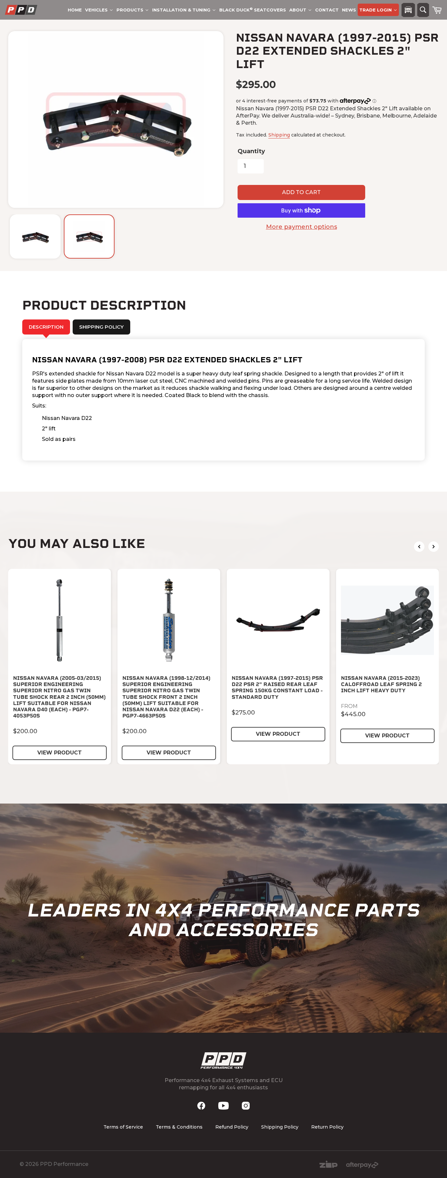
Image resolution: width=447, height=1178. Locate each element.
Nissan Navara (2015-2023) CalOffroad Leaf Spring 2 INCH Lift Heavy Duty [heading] (381, 684)
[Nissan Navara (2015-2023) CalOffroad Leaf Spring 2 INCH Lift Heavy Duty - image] (387, 620)
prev (419, 546)
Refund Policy (231, 1127)
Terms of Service (123, 1127)
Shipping (279, 135)
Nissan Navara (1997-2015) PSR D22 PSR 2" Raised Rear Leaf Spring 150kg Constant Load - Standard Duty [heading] (277, 687)
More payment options (301, 226)
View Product (59, 753)
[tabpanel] (223, 400)
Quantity (251, 151)
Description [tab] (46, 327)
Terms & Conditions (179, 1127)
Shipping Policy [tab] (101, 327)
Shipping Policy (279, 1127)
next (433, 546)
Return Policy (327, 1127)
